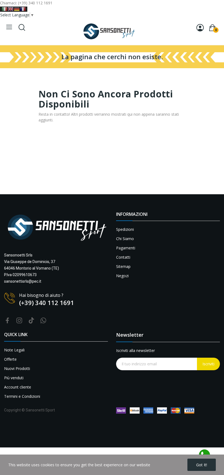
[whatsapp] (43, 320)
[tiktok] (31, 320)
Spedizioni (125, 229)
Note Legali (14, 349)
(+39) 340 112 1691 (46, 302)
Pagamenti (125, 247)
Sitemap (123, 266)
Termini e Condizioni (22, 396)
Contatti (123, 257)
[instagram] (19, 320)
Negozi (122, 275)
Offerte (10, 359)
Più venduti (13, 377)
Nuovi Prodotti (17, 368)
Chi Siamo (125, 238)
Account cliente (17, 387)
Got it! (201, 464)
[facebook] (7, 320)
